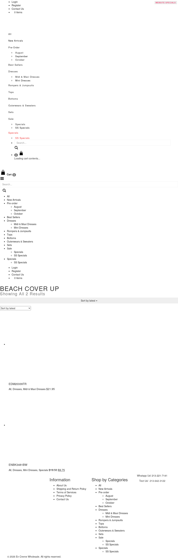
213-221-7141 (159, 475)
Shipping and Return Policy (71, 488)
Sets (11, 112)
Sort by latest (88, 300)
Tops (11, 92)
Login (15, 267)
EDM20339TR (18, 384)
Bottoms (13, 98)
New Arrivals (15, 40)
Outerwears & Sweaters (22, 105)
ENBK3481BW (18, 465)
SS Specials (22, 127)
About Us (61, 485)
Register (16, 271)
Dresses (13, 71)
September (21, 56)
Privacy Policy (64, 495)
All (9, 34)
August (19, 52)
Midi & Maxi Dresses (27, 76)
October (20, 59)
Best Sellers (15, 64)
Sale (11, 118)
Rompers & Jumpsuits (21, 85)
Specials (20, 124)
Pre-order (14, 47)
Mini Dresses (23, 80)
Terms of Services (66, 492)
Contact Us (18, 8)
